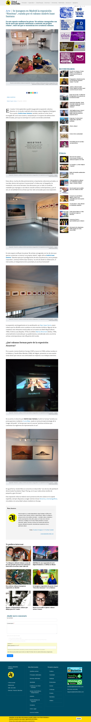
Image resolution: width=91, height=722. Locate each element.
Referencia (11, 685)
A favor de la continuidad (76, 134)
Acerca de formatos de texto (13, 635)
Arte (8, 10)
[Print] (37, 93)
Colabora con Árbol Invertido (35, 686)
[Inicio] (13, 3)
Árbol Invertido (11, 97)
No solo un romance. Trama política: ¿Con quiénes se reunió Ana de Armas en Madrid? (77, 73)
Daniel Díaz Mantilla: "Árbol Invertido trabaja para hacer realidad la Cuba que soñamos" (77, 104)
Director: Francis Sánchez (15, 690)
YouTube (47, 529)
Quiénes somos (34, 671)
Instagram (40, 529)
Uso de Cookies (34, 712)
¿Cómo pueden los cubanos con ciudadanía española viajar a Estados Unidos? (76, 182)
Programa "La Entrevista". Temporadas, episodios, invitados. (76, 120)
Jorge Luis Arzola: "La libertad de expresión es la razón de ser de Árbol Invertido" (77, 96)
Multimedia (61, 2)
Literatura (68, 2)
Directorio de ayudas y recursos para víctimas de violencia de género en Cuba (77, 158)
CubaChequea (39, 2)
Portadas (24, 2)
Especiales (31, 2)
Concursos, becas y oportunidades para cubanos (77, 220)
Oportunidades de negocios (35, 700)
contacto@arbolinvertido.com (47, 533)
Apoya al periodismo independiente (35, 691)
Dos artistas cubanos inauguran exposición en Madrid (16, 587)
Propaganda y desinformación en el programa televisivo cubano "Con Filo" (77, 80)
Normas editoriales (35, 678)
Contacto (32, 705)
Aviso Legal (33, 709)
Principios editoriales (35, 675)
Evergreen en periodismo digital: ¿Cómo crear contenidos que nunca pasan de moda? (77, 198)
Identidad (32, 682)
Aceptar (79, 718)
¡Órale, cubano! (73, 126)
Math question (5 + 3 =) (13, 645)
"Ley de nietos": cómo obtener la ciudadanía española (77, 204)
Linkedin (52, 529)
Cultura (15, 101)
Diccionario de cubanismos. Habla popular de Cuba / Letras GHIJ (77, 229)
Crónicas (51, 689)
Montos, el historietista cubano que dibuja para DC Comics (17, 608)
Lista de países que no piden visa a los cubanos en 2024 (77, 188)
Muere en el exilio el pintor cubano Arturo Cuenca (44, 608)
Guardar (10, 655)
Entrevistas (54, 2)
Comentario (10, 623)
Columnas (47, 2)
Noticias (51, 678)
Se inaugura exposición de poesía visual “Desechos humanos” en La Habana (45, 587)
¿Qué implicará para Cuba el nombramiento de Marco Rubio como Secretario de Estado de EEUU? (77, 112)
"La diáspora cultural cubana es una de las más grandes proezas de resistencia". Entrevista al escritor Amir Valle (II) (18, 564)
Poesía (51, 693)
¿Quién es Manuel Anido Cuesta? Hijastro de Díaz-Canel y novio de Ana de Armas (77, 88)
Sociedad (52, 675)
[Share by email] (33, 93)
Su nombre (10, 618)
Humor (51, 686)
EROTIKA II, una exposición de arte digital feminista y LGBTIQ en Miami (44, 563)
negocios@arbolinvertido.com (75, 692)
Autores (32, 696)
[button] (76, 6)
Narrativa (51, 697)
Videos (51, 700)
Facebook (35, 529)
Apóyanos (75, 2)
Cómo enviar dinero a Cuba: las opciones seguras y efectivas (77, 213)
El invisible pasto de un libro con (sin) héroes (77, 142)
